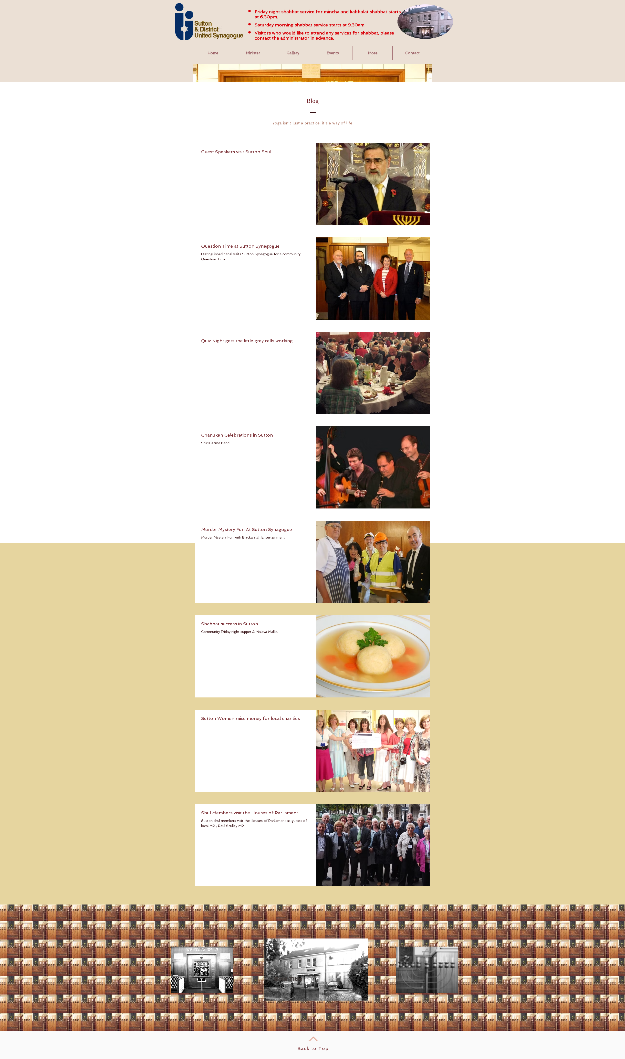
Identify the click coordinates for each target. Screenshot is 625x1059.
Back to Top (313, 1048)
